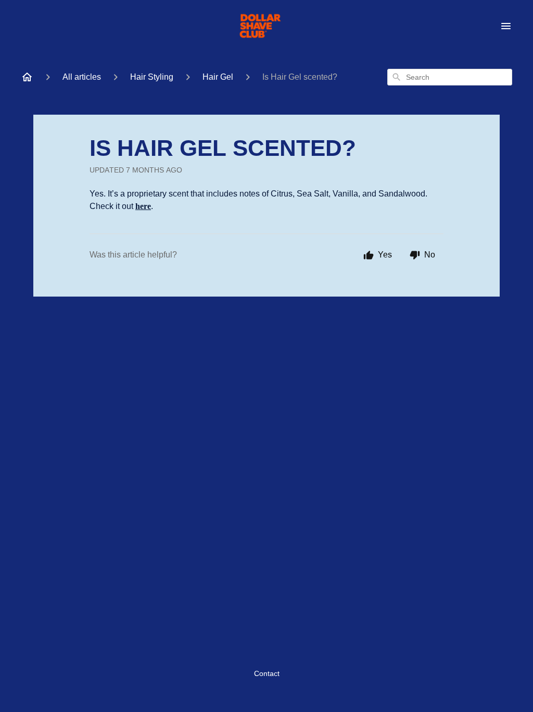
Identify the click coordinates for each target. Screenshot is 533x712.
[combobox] (449, 77)
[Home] (27, 77)
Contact (267, 673)
